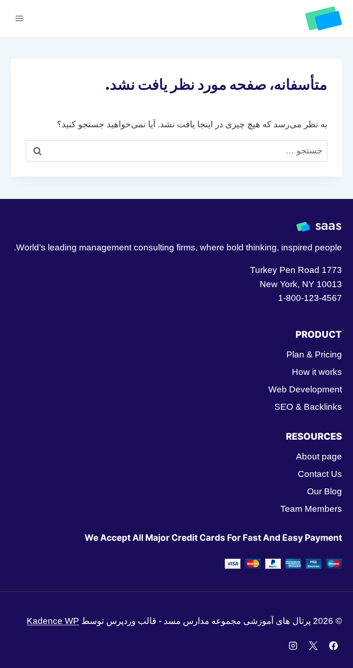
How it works (317, 372)
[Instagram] (293, 645)
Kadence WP (53, 621)
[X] (313, 645)
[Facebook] (333, 645)
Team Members (311, 509)
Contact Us (320, 474)
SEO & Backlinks (308, 407)
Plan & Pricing (314, 354)
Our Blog (324, 491)
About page (319, 456)
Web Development (305, 389)
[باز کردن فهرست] (19, 18)
